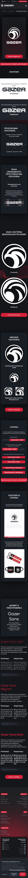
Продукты (24, 794)
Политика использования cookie (17, 870)
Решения (3, 812)
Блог (25, 812)
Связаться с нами (5, 803)
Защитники (24, 815)
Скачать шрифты (14, 777)
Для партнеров (23, 1)
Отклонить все (14, 874)
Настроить (4, 874)
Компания (4, 794)
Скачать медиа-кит (14, 56)
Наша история (4, 799)
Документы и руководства (4, 831)
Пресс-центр (4, 801)
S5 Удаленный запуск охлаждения (6, 819)
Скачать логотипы (14, 315)
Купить (25, 807)
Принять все (23, 874)
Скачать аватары (14, 410)
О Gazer (3, 797)
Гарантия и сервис (5, 834)
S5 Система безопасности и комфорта (23, 798)
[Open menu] (26, 6)
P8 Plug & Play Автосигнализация (5, 822)
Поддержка (4, 828)
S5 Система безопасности (4, 815)
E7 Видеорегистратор (22, 801)
